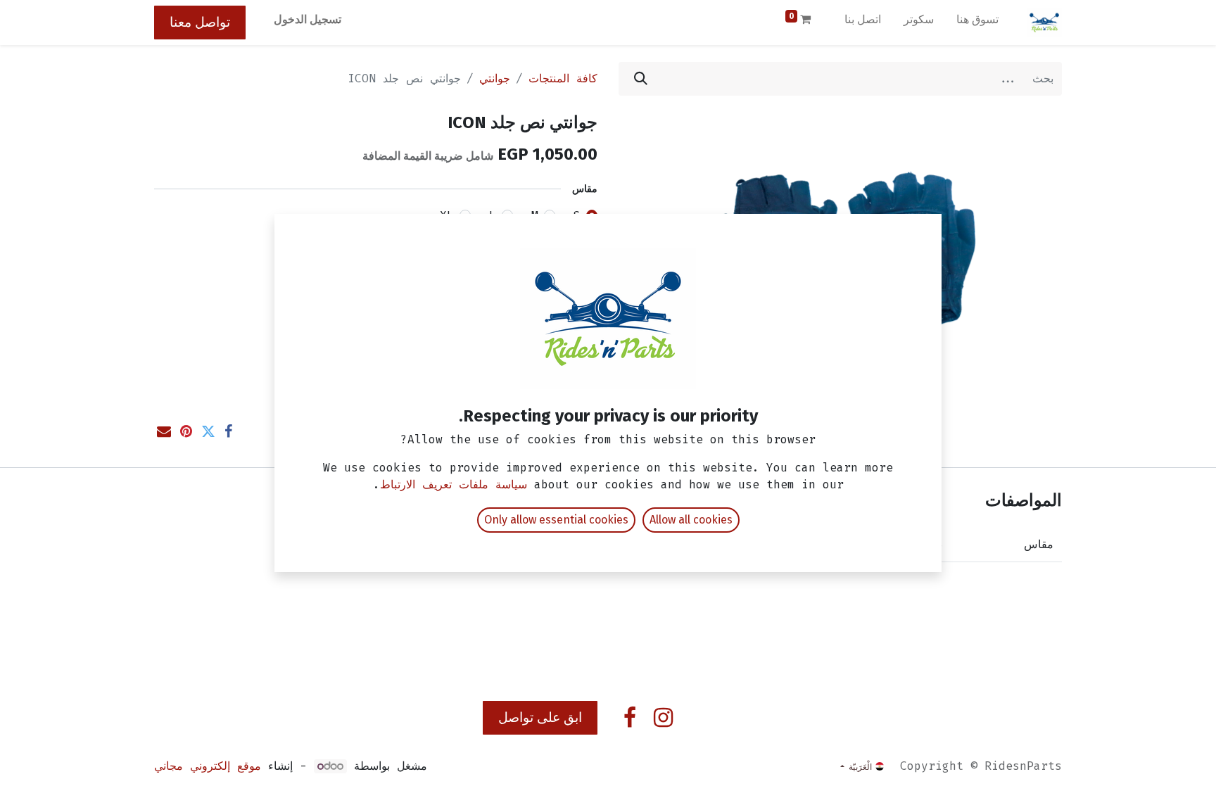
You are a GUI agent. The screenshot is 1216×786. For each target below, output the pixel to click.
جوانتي (494, 78)
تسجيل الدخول (307, 19)
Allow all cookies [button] (691, 519)
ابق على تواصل (540, 717)
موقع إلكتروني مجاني (207, 766)
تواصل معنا (200, 22)
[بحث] (641, 79)
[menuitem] (977, 22)
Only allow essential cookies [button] (556, 519)
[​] (663, 718)
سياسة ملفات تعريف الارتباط (453, 484)
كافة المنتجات (562, 78)
